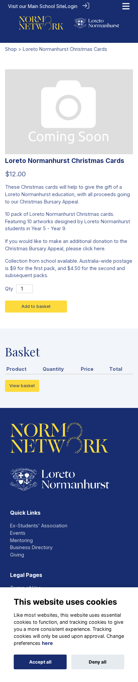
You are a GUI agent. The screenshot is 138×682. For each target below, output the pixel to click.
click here (94, 248)
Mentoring (21, 540)
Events (17, 533)
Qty (9, 288)
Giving (17, 555)
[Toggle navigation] (126, 6)
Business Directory (31, 547)
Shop (11, 49)
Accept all (40, 662)
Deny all (98, 662)
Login (71, 6)
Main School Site (46, 6)
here (47, 643)
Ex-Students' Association (38, 525)
